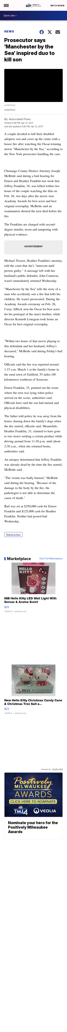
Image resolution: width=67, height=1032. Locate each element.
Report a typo (13, 534)
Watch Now (56, 5)
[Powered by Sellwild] (57, 769)
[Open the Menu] (6, 5)
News (9, 31)
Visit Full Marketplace (51, 558)
